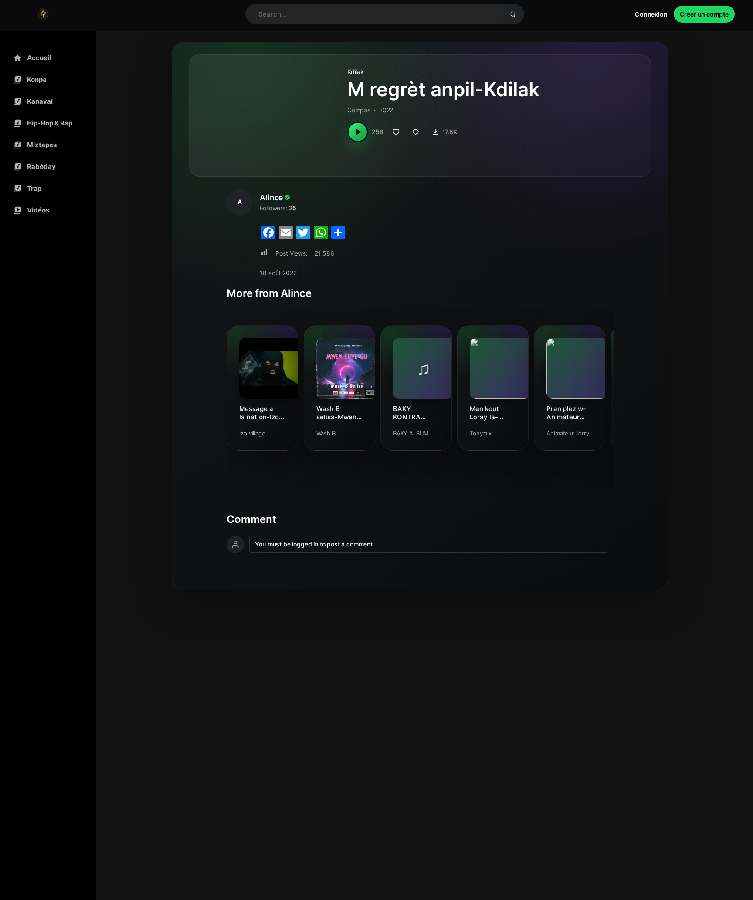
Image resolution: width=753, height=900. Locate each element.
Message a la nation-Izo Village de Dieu (259, 412)
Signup (704, 14)
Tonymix (481, 433)
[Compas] (45, 80)
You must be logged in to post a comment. (314, 544)
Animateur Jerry (567, 433)
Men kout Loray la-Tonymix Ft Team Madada (492, 412)
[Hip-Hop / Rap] (45, 123)
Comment (251, 519)
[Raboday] (45, 167)
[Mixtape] (45, 145)
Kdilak (355, 71)
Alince (271, 197)
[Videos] (45, 210)
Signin (651, 14)
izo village (252, 433)
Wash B (326, 433)
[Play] (357, 131)
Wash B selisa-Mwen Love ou (336, 412)
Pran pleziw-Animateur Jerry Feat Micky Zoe (566, 412)
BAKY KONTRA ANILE (407, 412)
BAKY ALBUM (411, 433)
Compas (358, 110)
